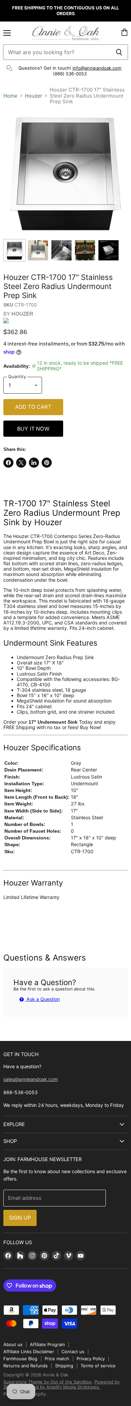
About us (13, 1344)
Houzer (33, 96)
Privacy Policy (91, 1358)
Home (10, 96)
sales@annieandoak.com (30, 1079)
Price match (57, 1358)
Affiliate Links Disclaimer (28, 1351)
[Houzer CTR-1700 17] (14, 250)
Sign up (20, 1218)
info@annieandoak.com (97, 68)
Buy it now (33, 429)
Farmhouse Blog (20, 1358)
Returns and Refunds (25, 1365)
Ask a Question (42, 999)
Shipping (64, 1365)
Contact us (72, 1351)
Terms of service (98, 1365)
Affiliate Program (47, 1344)
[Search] (119, 52)
